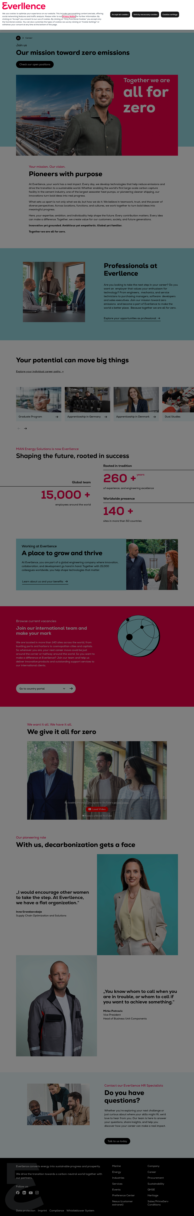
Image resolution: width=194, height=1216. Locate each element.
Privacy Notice (68, 16)
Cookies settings (170, 14)
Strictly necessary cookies (145, 14)
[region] (97, 15)
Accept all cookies (120, 14)
